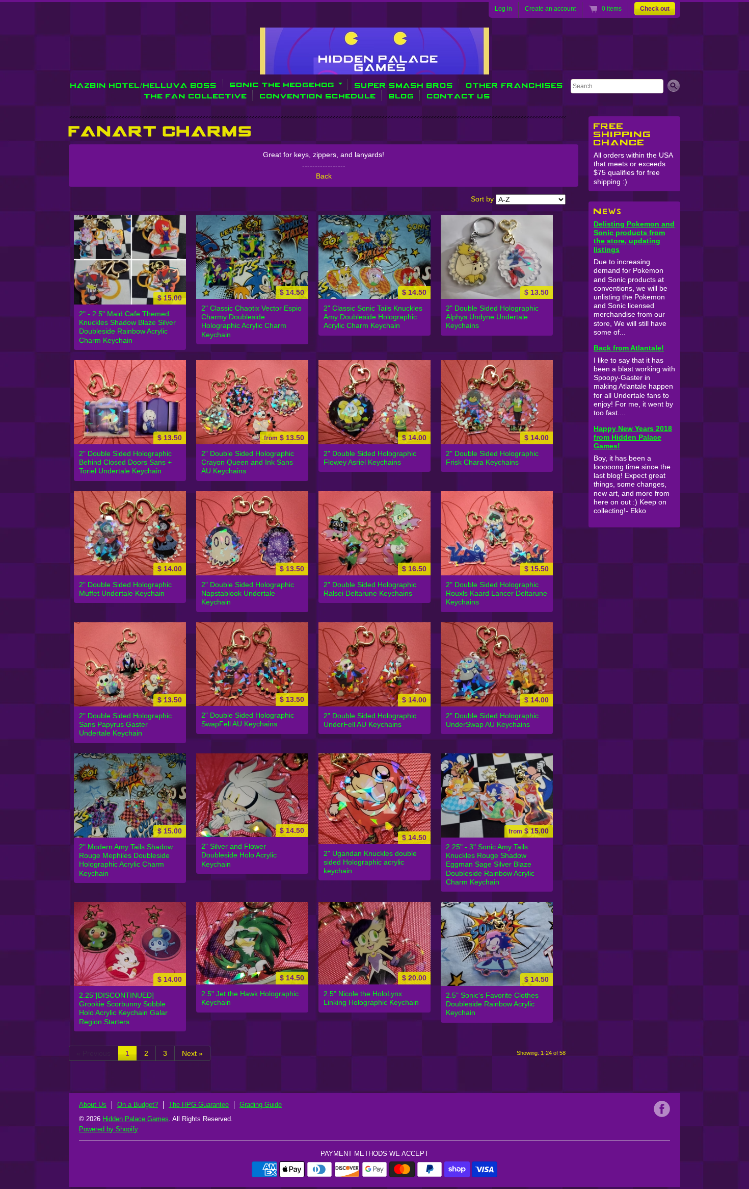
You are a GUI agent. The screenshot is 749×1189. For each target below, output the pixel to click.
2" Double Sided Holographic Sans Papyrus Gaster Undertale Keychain (125, 724)
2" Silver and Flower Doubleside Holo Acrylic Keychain (239, 855)
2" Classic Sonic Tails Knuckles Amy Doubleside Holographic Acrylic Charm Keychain (373, 317)
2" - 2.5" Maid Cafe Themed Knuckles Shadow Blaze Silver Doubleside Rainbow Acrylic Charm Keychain (127, 327)
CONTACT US (459, 95)
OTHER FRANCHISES (515, 85)
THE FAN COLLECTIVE (195, 95)
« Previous (93, 1053)
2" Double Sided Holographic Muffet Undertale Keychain (125, 588)
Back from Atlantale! (629, 348)
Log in (503, 8)
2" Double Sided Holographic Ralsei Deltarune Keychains (370, 588)
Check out (655, 8)
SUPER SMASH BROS (404, 85)
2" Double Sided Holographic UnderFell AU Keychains (370, 720)
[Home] (374, 67)
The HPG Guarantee (199, 1104)
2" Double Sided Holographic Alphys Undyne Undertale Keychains (492, 317)
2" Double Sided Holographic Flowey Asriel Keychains (370, 457)
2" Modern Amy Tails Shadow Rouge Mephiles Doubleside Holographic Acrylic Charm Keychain (126, 860)
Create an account (550, 8)
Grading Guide (260, 1104)
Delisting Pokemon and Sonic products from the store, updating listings (634, 237)
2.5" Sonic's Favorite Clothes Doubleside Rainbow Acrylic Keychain (492, 1004)
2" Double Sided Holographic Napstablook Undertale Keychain (247, 593)
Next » (192, 1053)
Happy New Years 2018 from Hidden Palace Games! (633, 437)
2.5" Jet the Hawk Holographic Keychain (250, 998)
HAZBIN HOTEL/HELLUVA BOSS (143, 85)
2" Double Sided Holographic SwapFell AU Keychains (247, 719)
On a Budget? (137, 1104)
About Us (92, 1104)
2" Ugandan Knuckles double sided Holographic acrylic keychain (370, 862)
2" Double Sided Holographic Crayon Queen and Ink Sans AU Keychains (247, 462)
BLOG (401, 95)
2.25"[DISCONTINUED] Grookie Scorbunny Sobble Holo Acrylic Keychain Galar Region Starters (123, 1008)
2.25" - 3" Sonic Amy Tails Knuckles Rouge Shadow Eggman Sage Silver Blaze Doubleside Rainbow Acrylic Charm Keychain (490, 864)
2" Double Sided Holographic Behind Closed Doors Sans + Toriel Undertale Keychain (125, 462)
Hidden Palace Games (135, 1119)
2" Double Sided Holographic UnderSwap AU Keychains (492, 720)
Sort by (482, 199)
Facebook (662, 1109)
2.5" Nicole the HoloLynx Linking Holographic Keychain (371, 998)
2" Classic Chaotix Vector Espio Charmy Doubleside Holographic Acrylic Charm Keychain (251, 321)
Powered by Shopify (108, 1129)
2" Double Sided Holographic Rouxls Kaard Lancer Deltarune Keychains (496, 593)
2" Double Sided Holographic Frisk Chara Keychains (492, 457)
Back (324, 176)
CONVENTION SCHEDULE (318, 95)
